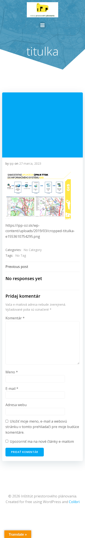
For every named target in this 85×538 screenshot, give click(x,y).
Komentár (15, 318)
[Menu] (42, 25)
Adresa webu (16, 404)
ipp (12, 163)
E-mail (11, 388)
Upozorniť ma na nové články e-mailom (42, 441)
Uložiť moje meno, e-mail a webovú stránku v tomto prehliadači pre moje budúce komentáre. (42, 427)
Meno (11, 372)
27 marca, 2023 (30, 163)
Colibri (74, 501)
